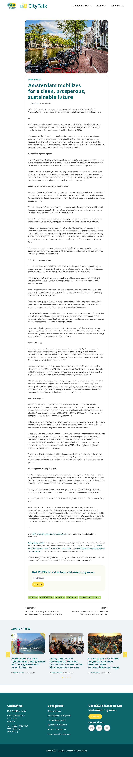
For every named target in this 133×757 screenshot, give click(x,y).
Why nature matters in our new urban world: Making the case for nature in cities (90, 611)
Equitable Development (57, 725)
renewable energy (86, 597)
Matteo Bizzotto (18, 673)
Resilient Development (57, 729)
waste (98, 597)
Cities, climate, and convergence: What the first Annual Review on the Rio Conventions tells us (66, 663)
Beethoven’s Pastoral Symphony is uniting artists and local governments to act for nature (28, 663)
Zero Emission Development (59, 715)
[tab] (62, 677)
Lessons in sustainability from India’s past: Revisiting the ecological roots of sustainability (43, 611)
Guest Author (34, 103)
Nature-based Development (59, 734)
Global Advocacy (34, 79)
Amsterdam (33, 597)
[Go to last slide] (8, 654)
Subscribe (95, 716)
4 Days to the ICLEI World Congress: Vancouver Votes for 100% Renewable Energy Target (103, 663)
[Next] (125, 654)
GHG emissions (72, 597)
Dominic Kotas (95, 673)
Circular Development (57, 720)
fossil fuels (60, 597)
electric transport (46, 597)
